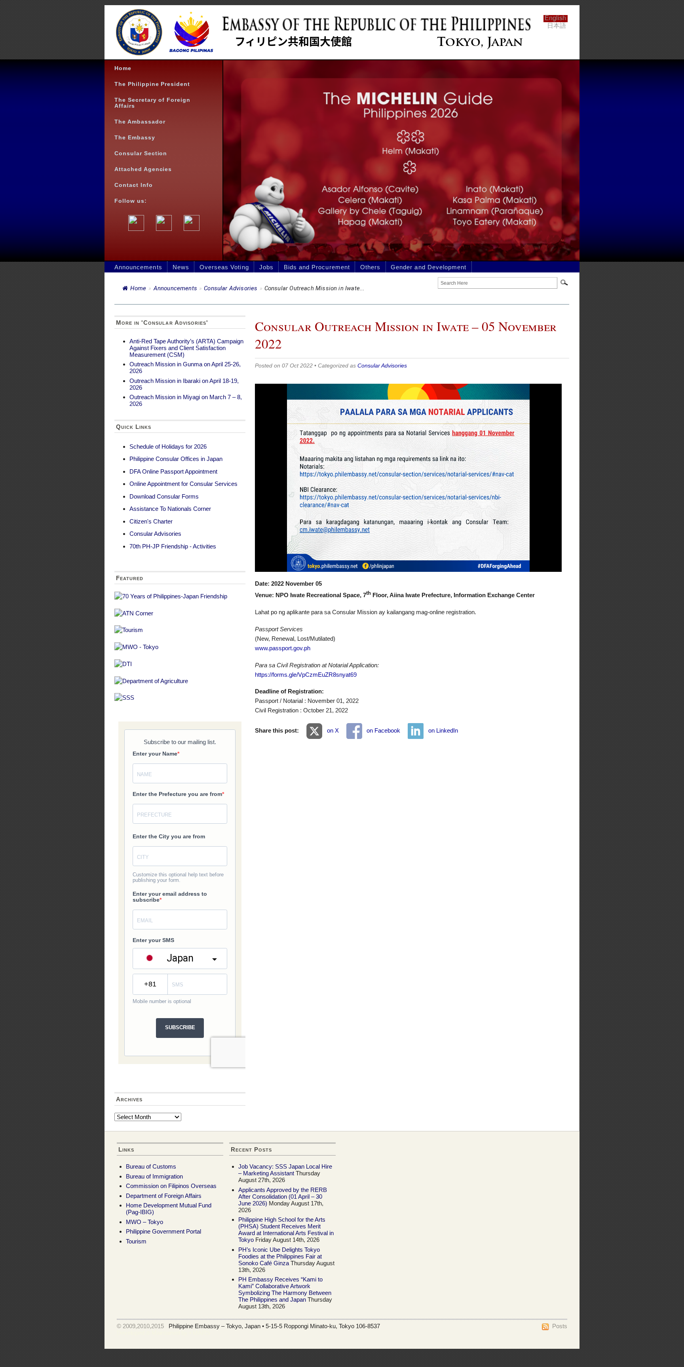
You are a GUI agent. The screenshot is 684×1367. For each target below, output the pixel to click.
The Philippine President (152, 84)
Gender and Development (428, 267)
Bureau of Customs (151, 1166)
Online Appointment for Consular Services (183, 483)
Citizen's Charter (151, 521)
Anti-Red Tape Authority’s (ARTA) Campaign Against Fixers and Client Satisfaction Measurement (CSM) (186, 348)
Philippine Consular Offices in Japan (175, 458)
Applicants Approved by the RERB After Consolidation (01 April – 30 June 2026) (282, 1196)
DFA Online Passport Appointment (173, 471)
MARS (201, 1332)
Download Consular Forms (164, 496)
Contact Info (133, 185)
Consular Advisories (230, 288)
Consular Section (140, 153)
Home (122, 68)
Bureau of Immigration (154, 1176)
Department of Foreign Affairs (163, 1195)
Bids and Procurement (317, 267)
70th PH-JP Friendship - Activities (172, 546)
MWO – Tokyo (144, 1221)
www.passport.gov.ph (282, 648)
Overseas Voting (224, 267)
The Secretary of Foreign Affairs (152, 103)
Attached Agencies (143, 169)
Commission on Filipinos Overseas (171, 1185)
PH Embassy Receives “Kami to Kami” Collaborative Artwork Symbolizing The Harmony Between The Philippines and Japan (284, 1289)
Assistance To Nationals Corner (170, 508)
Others (370, 267)
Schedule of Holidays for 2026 (168, 446)
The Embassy (134, 138)
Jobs (266, 267)
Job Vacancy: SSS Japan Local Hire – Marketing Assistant (285, 1170)
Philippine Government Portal (163, 1231)
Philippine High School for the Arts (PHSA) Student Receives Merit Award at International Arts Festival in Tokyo (286, 1229)
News (181, 267)
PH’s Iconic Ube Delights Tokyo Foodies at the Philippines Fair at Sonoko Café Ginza (280, 1256)
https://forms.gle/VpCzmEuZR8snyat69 (306, 674)
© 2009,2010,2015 (140, 1326)
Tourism (136, 1241)
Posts (559, 1326)
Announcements (138, 267)
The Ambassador (139, 122)
